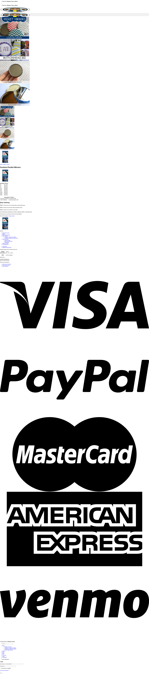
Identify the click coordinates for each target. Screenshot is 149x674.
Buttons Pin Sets (8, 646)
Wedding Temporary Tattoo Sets (11, 238)
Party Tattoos (5, 236)
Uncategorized (5, 244)
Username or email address (6, 663)
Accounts (4, 655)
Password (2, 666)
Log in (9, 668)
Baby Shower (7, 240)
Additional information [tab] (6, 247)
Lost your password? (4, 670)
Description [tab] (4, 246)
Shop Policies (5, 266)
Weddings (7, 242)
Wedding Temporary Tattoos (10, 648)
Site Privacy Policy (6, 265)
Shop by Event (5, 239)
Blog (3, 653)
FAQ (3, 652)
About (3, 651)
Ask (3, 654)
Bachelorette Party (8, 241)
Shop (3, 645)
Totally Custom (6, 164)
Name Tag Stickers (6, 235)
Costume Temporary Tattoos (10, 237)
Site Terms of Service (6, 264)
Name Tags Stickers (9, 650)
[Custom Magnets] (5, 162)
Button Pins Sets (5, 232)
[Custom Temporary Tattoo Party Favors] (5, 156)
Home (1, 164)
